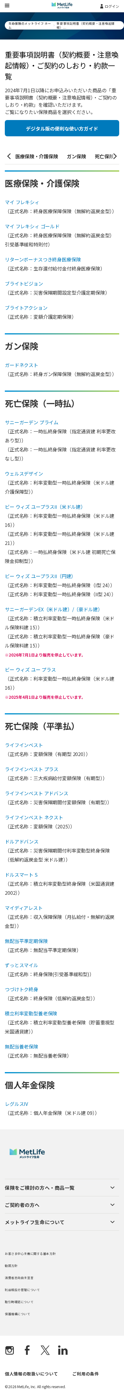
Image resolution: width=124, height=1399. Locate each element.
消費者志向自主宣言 (19, 1277)
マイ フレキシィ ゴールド (32, 226)
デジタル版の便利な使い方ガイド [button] (62, 128)
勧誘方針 (11, 1265)
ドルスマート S (21, 874)
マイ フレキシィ (22, 202)
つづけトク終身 (21, 989)
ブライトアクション (26, 307)
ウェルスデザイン (24, 473)
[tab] (37, 156)
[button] (9, 156)
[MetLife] (27, 1157)
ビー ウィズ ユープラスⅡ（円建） (40, 576)
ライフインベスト (24, 745)
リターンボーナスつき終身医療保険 (43, 259)
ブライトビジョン (24, 283)
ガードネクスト (21, 365)
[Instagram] (9, 1350)
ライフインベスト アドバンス (36, 793)
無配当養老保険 (21, 1046)
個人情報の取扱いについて (31, 1374)
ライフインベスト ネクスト (34, 817)
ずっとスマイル (21, 965)
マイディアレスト (24, 907)
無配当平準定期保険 (26, 941)
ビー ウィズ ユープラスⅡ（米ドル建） (45, 506)
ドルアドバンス (22, 841)
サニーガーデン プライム (31, 422)
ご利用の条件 (85, 1374)
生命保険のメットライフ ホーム (29, 25)
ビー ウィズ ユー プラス (30, 669)
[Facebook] (27, 1350)
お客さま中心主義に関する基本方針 (30, 1253)
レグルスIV (16, 1103)
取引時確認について (19, 1301)
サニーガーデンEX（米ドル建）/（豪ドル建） (53, 609)
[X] (45, 1350)
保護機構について (17, 1314)
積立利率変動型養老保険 (31, 1013)
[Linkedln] (63, 1350)
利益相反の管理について (22, 1289)
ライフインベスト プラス (31, 769)
